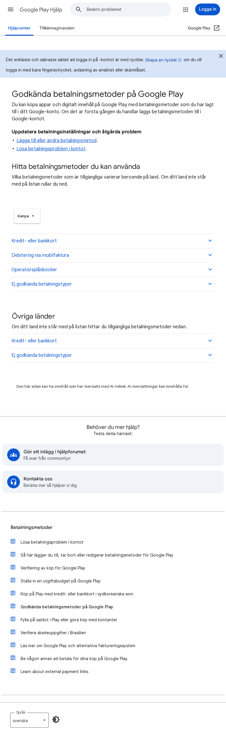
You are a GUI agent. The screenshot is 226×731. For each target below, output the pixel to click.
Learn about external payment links (54, 671)
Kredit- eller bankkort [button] (34, 241)
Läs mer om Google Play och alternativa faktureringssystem (78, 645)
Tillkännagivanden (56, 28)
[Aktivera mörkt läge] (56, 719)
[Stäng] (221, 57)
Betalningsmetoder (31, 527)
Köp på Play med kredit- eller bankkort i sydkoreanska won (77, 594)
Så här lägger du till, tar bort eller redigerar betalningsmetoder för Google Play (97, 555)
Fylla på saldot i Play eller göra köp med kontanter (69, 619)
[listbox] (27, 216)
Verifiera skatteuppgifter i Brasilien (53, 632)
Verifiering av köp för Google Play (53, 568)
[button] (11, 9)
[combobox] (129, 9)
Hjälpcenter (19, 28)
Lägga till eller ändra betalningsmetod (56, 141)
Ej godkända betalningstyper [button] (41, 284)
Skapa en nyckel (161, 60)
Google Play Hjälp (41, 9)
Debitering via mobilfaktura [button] (40, 255)
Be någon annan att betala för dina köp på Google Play (74, 658)
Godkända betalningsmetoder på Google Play (67, 607)
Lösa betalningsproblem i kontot (50, 149)
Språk (20, 712)
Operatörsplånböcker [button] (34, 270)
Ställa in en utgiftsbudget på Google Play (61, 581)
